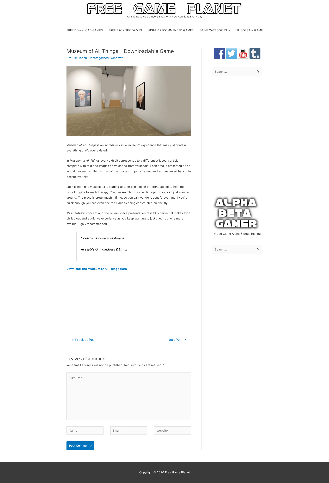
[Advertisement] (128, 300)
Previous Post (83, 339)
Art (68, 58)
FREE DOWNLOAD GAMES (84, 30)
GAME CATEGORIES (213, 30)
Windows (117, 58)
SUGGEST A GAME (249, 30)
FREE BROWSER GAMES (125, 30)
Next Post (177, 339)
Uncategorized (99, 58)
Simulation (79, 58)
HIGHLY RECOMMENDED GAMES (171, 30)
